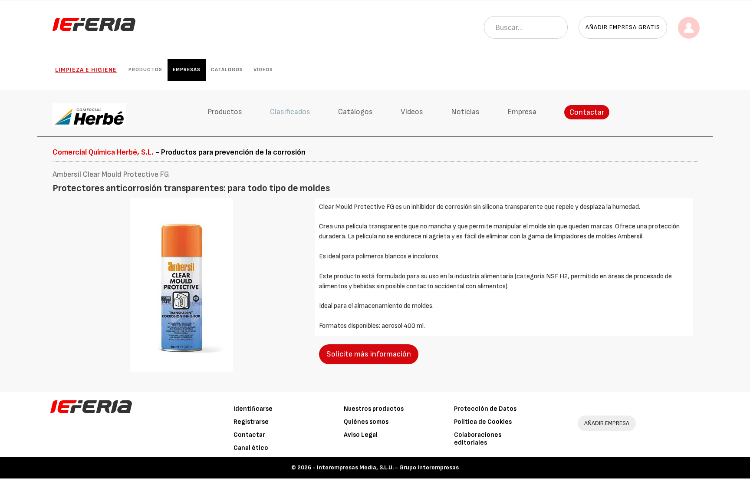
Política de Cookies (483, 422)
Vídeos (263, 69)
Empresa (521, 111)
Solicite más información (368, 354)
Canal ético (251, 448)
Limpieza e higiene (86, 69)
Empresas (187, 69)
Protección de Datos (485, 409)
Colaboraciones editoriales (477, 439)
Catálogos (227, 69)
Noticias (465, 111)
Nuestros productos (374, 409)
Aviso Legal (361, 435)
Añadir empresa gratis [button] (623, 27)
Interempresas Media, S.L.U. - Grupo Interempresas (388, 467)
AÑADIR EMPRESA (606, 423)
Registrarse (251, 422)
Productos (145, 69)
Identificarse (253, 409)
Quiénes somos (366, 422)
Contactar (586, 112)
